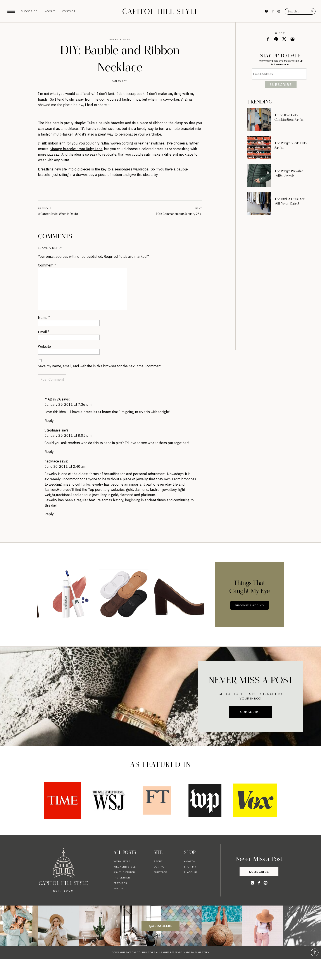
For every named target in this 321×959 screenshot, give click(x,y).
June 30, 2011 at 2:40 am (65, 466)
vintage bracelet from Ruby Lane (76, 149)
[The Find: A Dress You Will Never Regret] (259, 203)
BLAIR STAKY (201, 952)
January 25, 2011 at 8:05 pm (68, 435)
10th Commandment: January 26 (177, 214)
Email (43, 332)
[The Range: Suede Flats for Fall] (259, 147)
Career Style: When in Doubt (59, 214)
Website (44, 346)
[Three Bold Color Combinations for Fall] (259, 119)
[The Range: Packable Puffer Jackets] (259, 175)
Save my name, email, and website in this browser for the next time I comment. (100, 366)
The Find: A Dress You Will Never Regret (289, 201)
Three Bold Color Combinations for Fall (289, 117)
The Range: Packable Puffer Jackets (288, 173)
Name (44, 317)
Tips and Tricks (120, 39)
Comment (47, 265)
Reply (49, 420)
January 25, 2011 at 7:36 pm (68, 404)
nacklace (52, 461)
